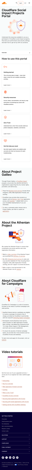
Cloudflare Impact (22, 181)
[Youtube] (14, 457)
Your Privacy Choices (23, 464)
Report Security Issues (7, 464)
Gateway (12, 201)
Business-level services (15, 191)
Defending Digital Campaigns (21, 317)
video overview (12, 254)
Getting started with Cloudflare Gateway (14, 404)
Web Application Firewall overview (12, 386)
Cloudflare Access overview (10, 395)
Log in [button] (20, 3)
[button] (25, 3)
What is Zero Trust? (8, 392)
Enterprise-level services (15, 259)
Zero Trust (20, 199)
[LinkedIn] (10, 457)
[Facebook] (3, 457)
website (19, 269)
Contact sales (5, 431)
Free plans (4, 419)
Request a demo (6, 428)
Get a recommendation (7, 426)
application (6, 211)
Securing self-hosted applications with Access (16, 401)
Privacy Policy (18, 462)
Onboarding (6, 380)
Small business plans (7, 421)
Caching (5, 389)
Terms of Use (26, 462)
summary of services (19, 256)
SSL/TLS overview (8, 383)
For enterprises (5, 423)
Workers (14, 199)
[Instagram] (17, 457)
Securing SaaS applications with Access (14, 398)
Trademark (5, 466)
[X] (6, 457)
